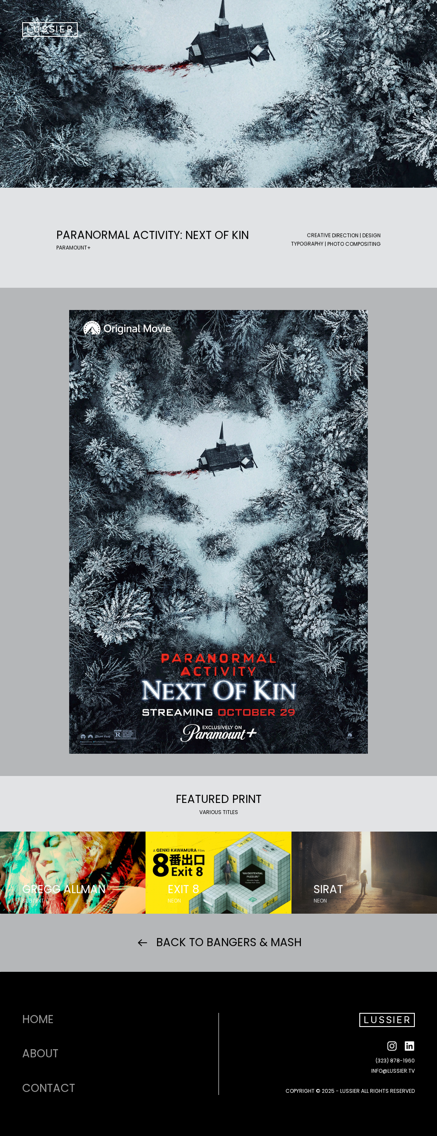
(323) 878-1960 (395, 1060)
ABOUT (40, 1053)
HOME (38, 1019)
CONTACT (48, 1088)
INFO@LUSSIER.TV (393, 1071)
